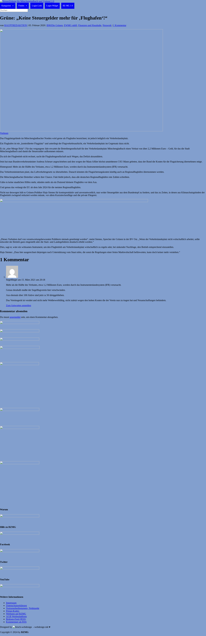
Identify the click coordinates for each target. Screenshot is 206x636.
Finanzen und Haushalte (89, 25)
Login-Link (37, 6)
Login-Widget (52, 6)
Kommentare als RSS (16, 622)
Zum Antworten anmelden (18, 305)
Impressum (11, 603)
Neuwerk (107, 25)
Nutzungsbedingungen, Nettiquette (22, 608)
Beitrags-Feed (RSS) (16, 619)
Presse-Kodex (12, 611)
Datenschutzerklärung (16, 605)
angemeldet (15, 317)
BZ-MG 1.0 (68, 6)
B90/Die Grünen (55, 25)
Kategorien (6, 6)
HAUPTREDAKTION (15, 25)
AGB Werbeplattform (16, 616)
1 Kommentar (119, 25)
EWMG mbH (70, 25)
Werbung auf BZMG (16, 613)
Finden (21, 6)
